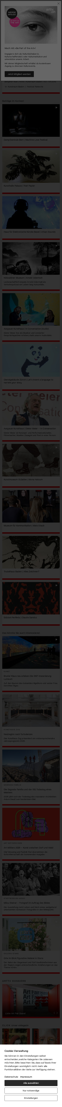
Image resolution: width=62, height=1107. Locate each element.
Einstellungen (31, 1097)
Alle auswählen (31, 1082)
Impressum (26, 1076)
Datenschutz (11, 1076)
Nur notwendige (31, 1090)
